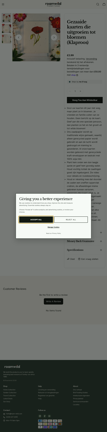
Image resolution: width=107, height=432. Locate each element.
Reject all (71, 220)
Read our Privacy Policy (53, 233)
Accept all (36, 220)
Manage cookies (53, 227)
